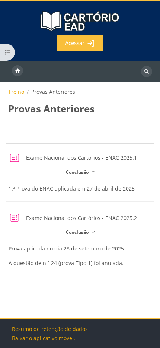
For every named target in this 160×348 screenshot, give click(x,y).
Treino (16, 92)
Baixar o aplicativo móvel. (43, 338)
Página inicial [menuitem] (17, 71)
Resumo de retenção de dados (50, 328)
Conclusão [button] (78, 172)
